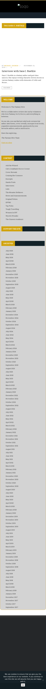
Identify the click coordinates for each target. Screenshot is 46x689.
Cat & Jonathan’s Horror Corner (18, 169)
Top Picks (9, 206)
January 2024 (11, 351)
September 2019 (12, 526)
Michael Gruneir (11, 66)
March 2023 (10, 385)
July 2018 (9, 573)
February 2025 (11, 308)
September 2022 (12, 405)
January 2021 (11, 473)
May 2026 (9, 257)
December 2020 (12, 476)
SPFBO (8, 202)
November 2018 (12, 560)
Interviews (10, 186)
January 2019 (11, 553)
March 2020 (10, 506)
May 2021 (9, 459)
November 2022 (12, 399)
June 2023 (9, 375)
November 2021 (12, 439)
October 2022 (11, 402)
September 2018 (12, 567)
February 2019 (11, 550)
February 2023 (11, 389)
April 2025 (9, 301)
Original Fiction (11, 199)
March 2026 (10, 264)
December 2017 (12, 597)
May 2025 (9, 298)
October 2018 (11, 563)
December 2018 (12, 557)
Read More (6, 88)
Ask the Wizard (12, 165)
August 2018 (10, 570)
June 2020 (9, 496)
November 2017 (12, 600)
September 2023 (12, 365)
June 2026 (9, 254)
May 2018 (9, 580)
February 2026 (11, 267)
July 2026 (9, 251)
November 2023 (12, 358)
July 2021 (9, 452)
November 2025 (12, 278)
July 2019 (9, 533)
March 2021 (10, 466)
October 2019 (11, 523)
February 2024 (11, 348)
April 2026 (10, 261)
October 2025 (11, 281)
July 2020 (9, 493)
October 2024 (11, 321)
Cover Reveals (11, 172)
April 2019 (9, 543)
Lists (7, 189)
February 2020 (11, 510)
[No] (43, 680)
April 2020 (10, 503)
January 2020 (11, 513)
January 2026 (11, 271)
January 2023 (11, 392)
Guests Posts (10, 182)
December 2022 (12, 395)
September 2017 (12, 607)
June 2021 (9, 456)
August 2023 (10, 368)
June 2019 (9, 537)
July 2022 (9, 412)
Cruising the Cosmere (14, 175)
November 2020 (12, 479)
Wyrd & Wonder (12, 216)
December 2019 (12, 516)
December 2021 (12, 436)
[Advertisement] (23, 645)
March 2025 (10, 304)
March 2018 (10, 587)
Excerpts (9, 179)
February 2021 (11, 469)
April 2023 (9, 382)
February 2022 (11, 429)
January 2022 (11, 432)
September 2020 (12, 486)
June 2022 (9, 415)
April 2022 (9, 422)
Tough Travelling (12, 209)
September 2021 (12, 446)
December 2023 (12, 355)
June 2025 (9, 294)
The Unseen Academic (14, 219)
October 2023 (11, 362)
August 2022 (10, 409)
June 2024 (9, 335)
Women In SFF (11, 212)
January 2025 (11, 311)
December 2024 (12, 315)
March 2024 (10, 345)
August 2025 (10, 288)
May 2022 (9, 419)
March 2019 (10, 547)
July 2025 (9, 291)
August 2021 (10, 449)
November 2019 (12, 520)
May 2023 (9, 378)
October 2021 (10, 442)
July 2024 (9, 331)
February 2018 (11, 590)
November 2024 (12, 318)
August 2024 (10, 328)
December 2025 (12, 274)
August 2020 (10, 489)
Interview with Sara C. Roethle (19, 71)
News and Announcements (16, 196)
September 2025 (12, 284)
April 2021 (9, 463)
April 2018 (9, 584)
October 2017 (11, 604)
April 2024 (10, 341)
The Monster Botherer (14, 192)
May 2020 (9, 499)
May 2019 (9, 540)
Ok (23, 685)
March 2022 (10, 425)
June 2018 (9, 577)
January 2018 (11, 594)
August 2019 (10, 530)
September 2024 (12, 325)
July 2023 (9, 372)
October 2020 (11, 483)
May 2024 (9, 338)
